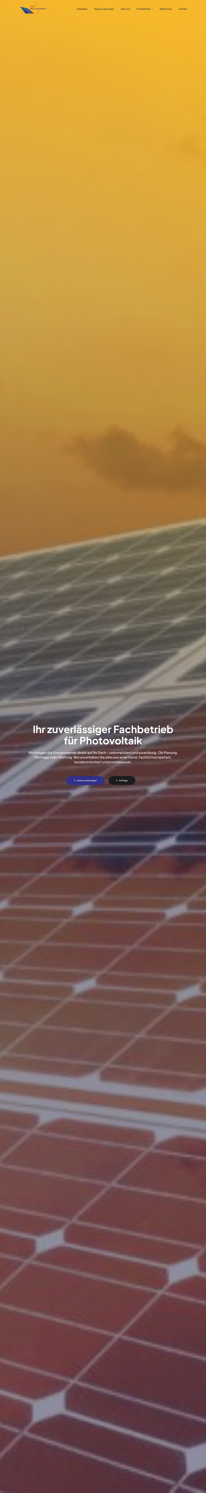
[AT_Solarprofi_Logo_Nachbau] (33, 2)
